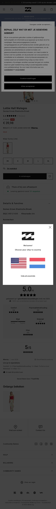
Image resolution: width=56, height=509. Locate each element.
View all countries (28, 276)
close (50, 227)
